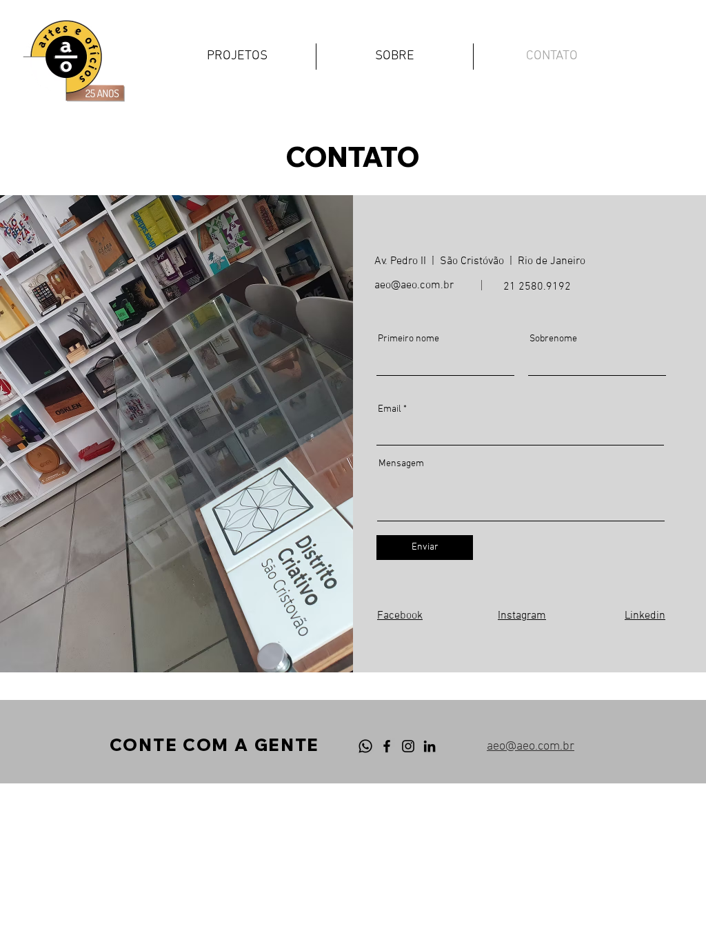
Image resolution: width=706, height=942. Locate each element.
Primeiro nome (408, 339)
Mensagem (401, 464)
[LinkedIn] (429, 746)
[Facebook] (387, 746)
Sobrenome (553, 339)
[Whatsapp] (365, 746)
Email (389, 409)
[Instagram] (408, 746)
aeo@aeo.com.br (414, 285)
